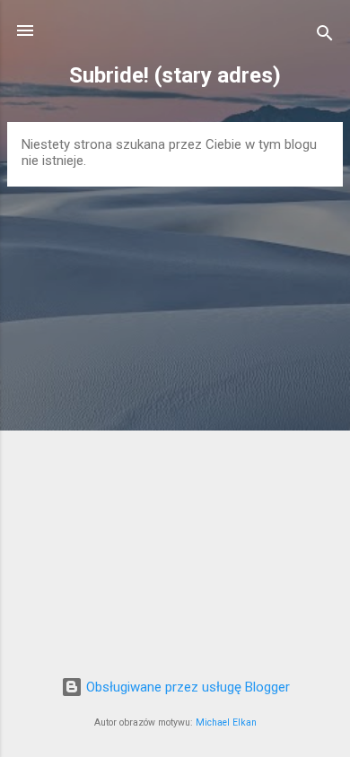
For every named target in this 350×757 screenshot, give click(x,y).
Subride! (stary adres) (175, 75)
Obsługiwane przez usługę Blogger (186, 687)
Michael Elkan (226, 722)
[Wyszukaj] (325, 36)
